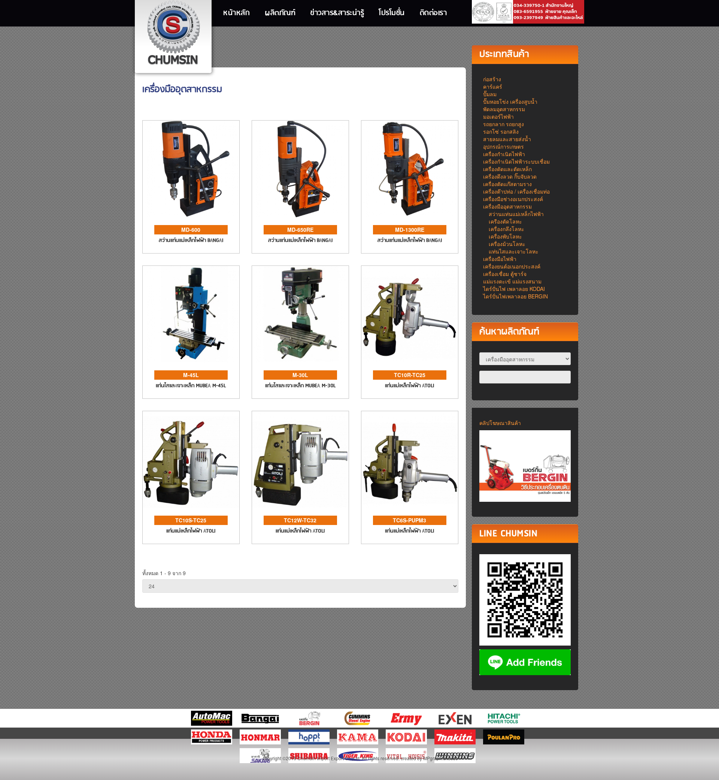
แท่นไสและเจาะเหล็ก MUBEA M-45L (191, 386)
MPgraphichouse (440, 758)
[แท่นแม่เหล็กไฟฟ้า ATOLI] (409, 313)
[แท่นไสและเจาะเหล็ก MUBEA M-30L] (300, 313)
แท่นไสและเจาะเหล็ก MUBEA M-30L (300, 386)
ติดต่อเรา (433, 13)
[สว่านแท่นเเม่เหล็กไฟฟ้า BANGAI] (191, 168)
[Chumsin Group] (173, 33)
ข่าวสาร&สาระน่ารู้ (337, 13)
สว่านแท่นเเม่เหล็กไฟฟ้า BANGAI (191, 240)
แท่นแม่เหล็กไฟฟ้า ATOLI (409, 386)
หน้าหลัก (236, 13)
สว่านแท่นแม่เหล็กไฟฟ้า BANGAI (300, 240)
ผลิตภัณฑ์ (280, 13)
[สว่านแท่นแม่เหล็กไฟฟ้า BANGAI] (300, 168)
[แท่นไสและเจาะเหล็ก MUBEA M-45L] (191, 313)
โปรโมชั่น (392, 13)
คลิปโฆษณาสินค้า (500, 423)
